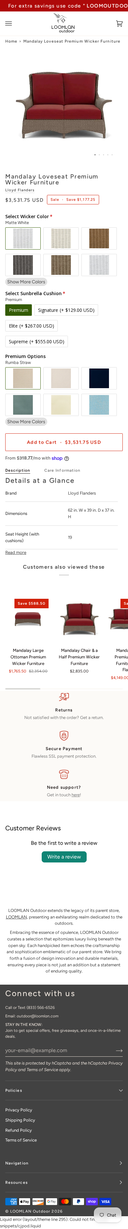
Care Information (62, 470)
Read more (15, 552)
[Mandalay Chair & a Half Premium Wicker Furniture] (79, 619)
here (76, 794)
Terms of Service (42, 1069)
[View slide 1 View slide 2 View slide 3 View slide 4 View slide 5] (64, 105)
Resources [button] (16, 1182)
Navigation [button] (17, 1163)
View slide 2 (99, 154)
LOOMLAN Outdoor (30, 1211)
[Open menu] (15, 23)
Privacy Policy (18, 1109)
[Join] (114, 1050)
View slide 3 (103, 154)
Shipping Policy (20, 1120)
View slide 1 (95, 154)
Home (11, 41)
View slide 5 (112, 154)
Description (17, 470)
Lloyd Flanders (19, 190)
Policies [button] (13, 1090)
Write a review (64, 857)
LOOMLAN (16, 917)
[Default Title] (79, 619)
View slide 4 (107, 154)
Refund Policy (18, 1130)
